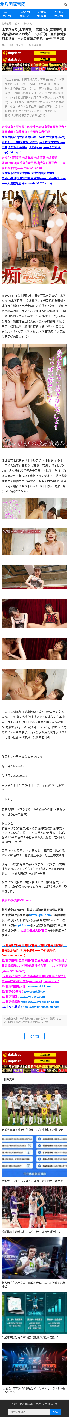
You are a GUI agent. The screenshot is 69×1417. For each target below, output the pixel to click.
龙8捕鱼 (41, 15)
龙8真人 (28, 23)
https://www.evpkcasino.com (40, 1001)
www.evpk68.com (35, 991)
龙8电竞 (7, 15)
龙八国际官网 (12, 4)
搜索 (55, 1412)
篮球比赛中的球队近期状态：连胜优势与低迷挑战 (31, 1231)
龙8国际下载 (51, 1404)
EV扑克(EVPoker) (19, 900)
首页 (5, 12)
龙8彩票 (24, 15)
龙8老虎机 (25, 12)
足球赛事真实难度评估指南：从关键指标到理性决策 (32, 1129)
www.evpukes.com (32, 996)
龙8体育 (41, 12)
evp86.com (22, 925)
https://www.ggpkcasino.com (40, 1006)
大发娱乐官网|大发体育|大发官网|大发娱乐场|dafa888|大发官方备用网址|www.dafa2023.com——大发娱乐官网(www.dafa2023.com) (34, 178)
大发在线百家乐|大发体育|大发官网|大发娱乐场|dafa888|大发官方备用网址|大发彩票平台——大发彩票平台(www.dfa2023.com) (33, 163)
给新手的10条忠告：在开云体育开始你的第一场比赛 (32, 1180)
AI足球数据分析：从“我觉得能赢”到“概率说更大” (30, 1337)
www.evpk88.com (39, 986)
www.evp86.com (40, 915)
